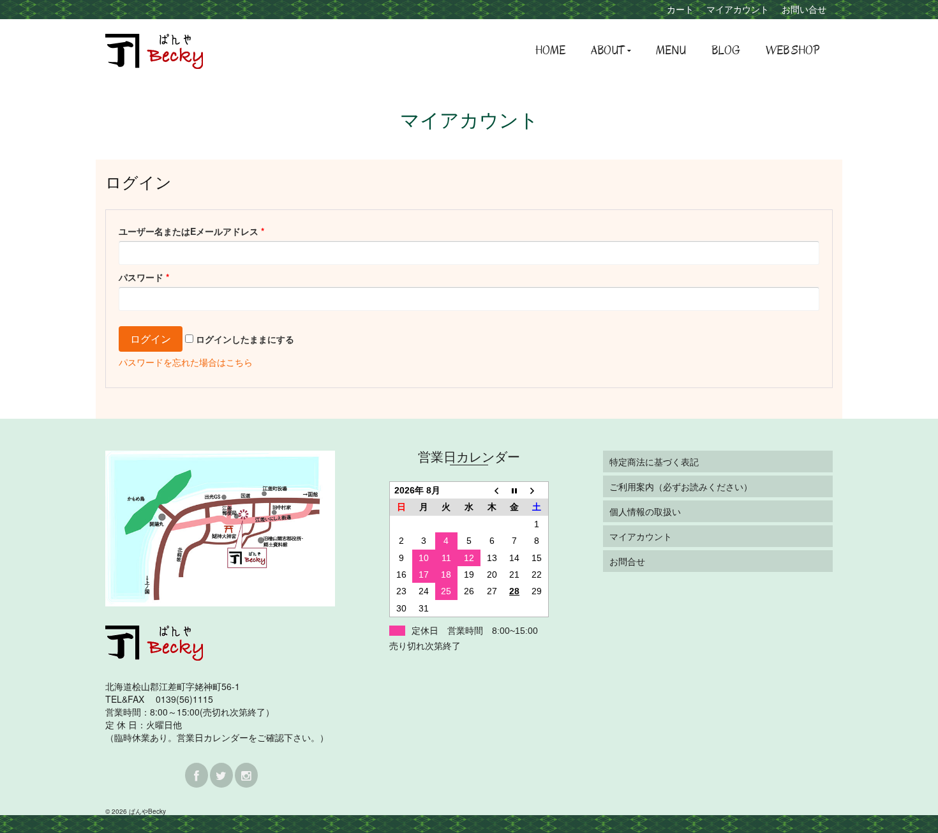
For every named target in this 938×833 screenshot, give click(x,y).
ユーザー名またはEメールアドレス (191, 231)
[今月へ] (514, 490)
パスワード (144, 277)
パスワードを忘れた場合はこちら (186, 362)
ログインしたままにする (243, 339)
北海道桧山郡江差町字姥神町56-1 (172, 686)
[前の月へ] (491, 490)
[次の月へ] (537, 490)
